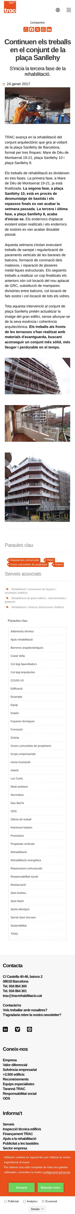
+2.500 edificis (13, 1074)
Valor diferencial (15, 1065)
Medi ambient (19, 786)
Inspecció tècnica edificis (22, 1129)
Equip (14, 704)
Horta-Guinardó (20, 762)
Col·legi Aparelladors (24, 664)
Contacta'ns (12, 1005)
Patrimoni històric (21, 827)
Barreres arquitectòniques (27, 647)
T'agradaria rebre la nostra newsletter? (32, 1015)
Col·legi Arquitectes (23, 672)
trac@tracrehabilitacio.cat (22, 996)
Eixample (16, 696)
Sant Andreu (18, 892)
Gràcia (59, 564)
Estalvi (15, 713)
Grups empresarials (23, 754)
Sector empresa (15, 1148)
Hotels (15, 770)
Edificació (17, 688)
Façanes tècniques (23, 721)
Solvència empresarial (20, 1070)
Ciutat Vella (18, 655)
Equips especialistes (18, 1084)
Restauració (18, 884)
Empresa (10, 1060)
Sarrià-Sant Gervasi (23, 917)
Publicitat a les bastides (21, 1143)
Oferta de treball (21, 819)
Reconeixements (16, 1079)
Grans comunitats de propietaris (28, 564)
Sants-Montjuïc (20, 909)
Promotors (17, 835)
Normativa (17, 794)
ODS (14, 811)
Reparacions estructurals (24, 560)
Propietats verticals (23, 843)
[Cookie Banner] (37, 1182)
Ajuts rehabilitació (22, 639)
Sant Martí (17, 901)
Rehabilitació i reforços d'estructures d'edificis (37, 607)
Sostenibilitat (19, 925)
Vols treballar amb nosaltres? (25, 1010)
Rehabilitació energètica (26, 860)
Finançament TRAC (18, 1134)
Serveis (8, 1124)
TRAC (50, 560)
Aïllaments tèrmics (22, 631)
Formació (17, 729)
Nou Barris (17, 803)
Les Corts (17, 778)
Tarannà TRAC (14, 1089)
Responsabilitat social (24, 876)
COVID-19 (17, 680)
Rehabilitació (19, 852)
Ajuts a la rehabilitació (19, 1139)
